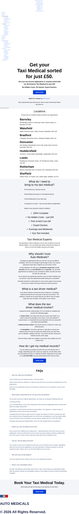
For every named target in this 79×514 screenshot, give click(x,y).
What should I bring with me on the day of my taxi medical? (31, 394)
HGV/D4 (3, 13)
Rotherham (6, 31)
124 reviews (46, 98)
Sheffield (6, 33)
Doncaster (6, 29)
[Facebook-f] (1, 496)
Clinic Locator (7, 25)
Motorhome (6, 20)
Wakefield (6, 34)
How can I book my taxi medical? (22, 375)
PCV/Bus (6, 17)
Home (3, 12)
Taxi (3, 14)
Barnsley (6, 26)
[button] (39, 376)
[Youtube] (6, 496)
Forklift (5, 21)
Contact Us (4, 35)
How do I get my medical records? (22, 441)
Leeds (5, 30)
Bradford (6, 27)
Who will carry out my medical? (21, 455)
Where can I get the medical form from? (24, 427)
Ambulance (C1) (7, 18)
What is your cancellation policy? (22, 465)
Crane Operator (7, 22)
